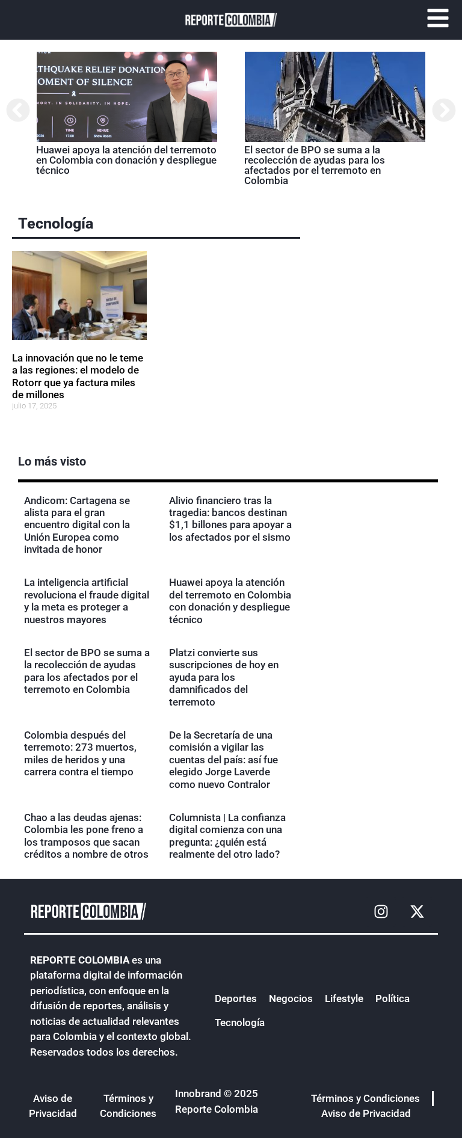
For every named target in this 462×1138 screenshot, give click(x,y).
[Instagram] (381, 912)
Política (392, 998)
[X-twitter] (417, 912)
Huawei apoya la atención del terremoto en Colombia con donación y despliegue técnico (126, 160)
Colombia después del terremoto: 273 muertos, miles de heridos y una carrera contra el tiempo (80, 753)
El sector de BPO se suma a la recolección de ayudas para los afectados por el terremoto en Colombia (314, 165)
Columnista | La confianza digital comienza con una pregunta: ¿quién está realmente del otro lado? (227, 835)
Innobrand (198, 1093)
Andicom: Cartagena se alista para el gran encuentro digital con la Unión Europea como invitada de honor (77, 525)
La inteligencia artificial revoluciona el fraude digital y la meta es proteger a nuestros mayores (86, 600)
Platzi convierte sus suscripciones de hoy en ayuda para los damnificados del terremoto (224, 677)
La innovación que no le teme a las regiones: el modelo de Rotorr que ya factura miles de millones (77, 376)
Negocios (291, 998)
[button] (18, 110)
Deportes (236, 998)
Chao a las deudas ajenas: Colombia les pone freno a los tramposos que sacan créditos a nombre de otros (86, 835)
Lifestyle (344, 998)
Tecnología (55, 223)
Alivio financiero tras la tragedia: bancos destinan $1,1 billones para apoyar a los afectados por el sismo (230, 518)
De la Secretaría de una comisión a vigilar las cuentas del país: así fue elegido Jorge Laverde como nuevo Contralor (223, 759)
